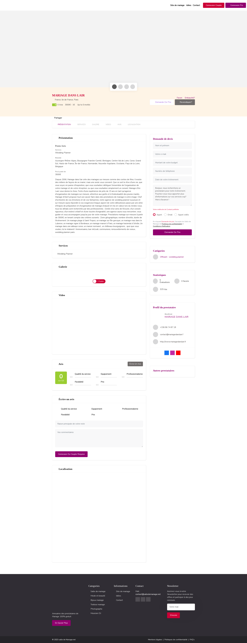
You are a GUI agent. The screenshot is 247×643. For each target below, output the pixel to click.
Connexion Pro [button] (236, 5)
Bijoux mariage (97, 600)
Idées (188, 5)
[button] (213, 5)
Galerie (95, 124)
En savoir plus (61, 623)
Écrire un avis (135, 364)
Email (170, 214)
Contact (196, 5)
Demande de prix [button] (163, 102)
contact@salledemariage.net (148, 594)
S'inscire (173, 615)
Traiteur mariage (98, 604)
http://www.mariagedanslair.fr (173, 341)
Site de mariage (177, 5)
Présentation (64, 124)
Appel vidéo (183, 214)
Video (108, 124)
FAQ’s (192, 639)
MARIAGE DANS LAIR (176, 316)
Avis (119, 124)
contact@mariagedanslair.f (171, 334)
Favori (179, 97)
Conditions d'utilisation (161, 226)
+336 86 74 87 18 (168, 327)
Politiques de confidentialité (176, 639)
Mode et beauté (98, 595)
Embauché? (189, 97)
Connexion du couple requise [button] (71, 454)
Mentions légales (155, 639)
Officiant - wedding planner (172, 257)
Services (81, 124)
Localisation (133, 124)
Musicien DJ (96, 613)
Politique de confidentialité (172, 224)
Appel (159, 214)
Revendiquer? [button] (186, 102)
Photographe (96, 608)
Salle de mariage (98, 591)
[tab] (114, 86)
